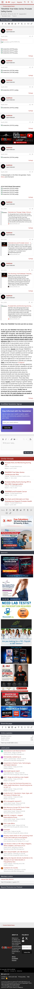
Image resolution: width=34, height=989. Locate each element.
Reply (31, 56)
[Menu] (2, 2)
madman (4, 14)
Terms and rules (12, 977)
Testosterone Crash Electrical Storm (15, 751)
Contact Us (13, 971)
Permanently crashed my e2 (12, 757)
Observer (11, 879)
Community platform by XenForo (15, 981)
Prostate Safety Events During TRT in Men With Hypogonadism (18, 483)
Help (28, 977)
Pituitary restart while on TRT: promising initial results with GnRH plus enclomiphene (18, 836)
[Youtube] (23, 941)
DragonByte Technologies (10, 984)
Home (3, 978)
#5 (32, 122)
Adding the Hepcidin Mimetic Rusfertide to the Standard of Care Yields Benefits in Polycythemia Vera (18, 860)
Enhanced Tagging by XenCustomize (10, 986)
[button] (3, 439)
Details (18, 984)
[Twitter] (26, 939)
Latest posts (5, 748)
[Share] (30, 36)
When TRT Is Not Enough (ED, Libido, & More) (16, 774)
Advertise (19, 971)
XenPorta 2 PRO (5, 987)
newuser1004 (4, 879)
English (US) (5, 974)
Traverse (14, 16)
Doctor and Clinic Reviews (10, 821)
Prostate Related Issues (16, 466)
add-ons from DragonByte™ (21, 983)
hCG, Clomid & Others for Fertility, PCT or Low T (16, 841)
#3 (32, 87)
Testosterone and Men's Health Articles (20, 476)
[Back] (24, 2)
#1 (32, 36)
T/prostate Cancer (6, 16)
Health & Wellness (8, 768)
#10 (32, 270)
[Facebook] (23, 939)
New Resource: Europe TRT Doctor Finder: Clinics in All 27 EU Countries (17, 808)
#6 (32, 154)
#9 (32, 239)
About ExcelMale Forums (15, 958)
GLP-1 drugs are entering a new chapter (16, 777)
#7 (32, 172)
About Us (6, 971)
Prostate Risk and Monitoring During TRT (21, 306)
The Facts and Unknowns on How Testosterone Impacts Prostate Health (18, 500)
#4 (32, 104)
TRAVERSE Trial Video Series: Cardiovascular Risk (15, 473)
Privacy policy (22, 977)
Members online (7, 876)
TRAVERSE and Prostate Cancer (16, 491)
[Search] (32, 2)
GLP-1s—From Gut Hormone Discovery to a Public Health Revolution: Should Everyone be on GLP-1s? (18, 785)
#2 (32, 67)
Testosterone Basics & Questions (12, 805)
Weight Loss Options (9, 780)
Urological (21, 362)
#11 (32, 302)
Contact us (4, 977)
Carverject (7, 829)
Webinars (5, 40)
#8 (32, 209)
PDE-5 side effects (9, 823)
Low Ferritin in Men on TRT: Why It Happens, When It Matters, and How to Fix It (18, 844)
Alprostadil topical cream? (12, 771)
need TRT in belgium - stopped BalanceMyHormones (13, 816)
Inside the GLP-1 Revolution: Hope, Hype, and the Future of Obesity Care (18, 794)
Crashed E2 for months (11, 868)
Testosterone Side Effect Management (14, 754)
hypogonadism (22, 14)
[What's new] (28, 2)
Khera (3, 177)
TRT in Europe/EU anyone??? (12, 801)
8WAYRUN (20, 987)
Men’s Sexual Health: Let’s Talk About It (16, 852)
